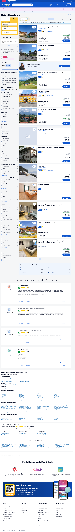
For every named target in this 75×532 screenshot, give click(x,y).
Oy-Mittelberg (57, 391)
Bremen (55, 419)
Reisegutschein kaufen (7, 516)
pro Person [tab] (8, 65)
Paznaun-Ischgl (4, 405)
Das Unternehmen (59, 506)
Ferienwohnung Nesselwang (24, 378)
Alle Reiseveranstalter (7, 522)
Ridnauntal (3, 404)
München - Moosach (58, 409)
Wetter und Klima (22, 433)
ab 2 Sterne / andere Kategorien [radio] (9, 80)
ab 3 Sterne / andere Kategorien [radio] (9, 78)
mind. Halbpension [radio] (7, 129)
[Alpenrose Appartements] (28, 136)
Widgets (22, 508)
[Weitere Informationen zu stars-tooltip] (16, 72)
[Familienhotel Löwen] (28, 52)
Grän (37, 394)
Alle (3, 89)
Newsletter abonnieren (7, 514)
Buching (55, 400)
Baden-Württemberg (23, 416)
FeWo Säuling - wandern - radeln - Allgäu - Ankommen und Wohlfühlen (51, 204)
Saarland (56, 417)
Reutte (55, 395)
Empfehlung (68, 19)
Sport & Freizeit (4, 434)
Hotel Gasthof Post (43, 91)
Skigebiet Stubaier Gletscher (42, 409)
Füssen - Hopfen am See (23, 406)
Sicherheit (40, 522)
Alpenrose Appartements (45, 129)
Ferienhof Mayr (22, 443)
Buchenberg (21, 395)
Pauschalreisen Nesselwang (42, 434)
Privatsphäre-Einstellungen (43, 512)
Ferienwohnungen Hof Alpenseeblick (61, 449)
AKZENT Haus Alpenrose (45, 109)
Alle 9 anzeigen (4, 121)
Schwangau (21, 396)
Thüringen (39, 418)
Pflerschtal (39, 405)
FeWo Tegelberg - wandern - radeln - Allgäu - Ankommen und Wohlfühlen (52, 241)
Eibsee (20, 405)
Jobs (57, 512)
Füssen (38, 391)
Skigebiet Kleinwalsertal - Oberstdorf (8, 406)
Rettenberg (21, 398)
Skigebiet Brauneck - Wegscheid (25, 408)
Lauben (55, 393)
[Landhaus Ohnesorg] (28, 229)
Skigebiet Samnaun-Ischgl (59, 406)
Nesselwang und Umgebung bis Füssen (9, 457)
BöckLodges (41, 166)
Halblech (3, 393)
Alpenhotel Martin (40, 444)
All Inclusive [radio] (5, 133)
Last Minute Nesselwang (41, 433)
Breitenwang (56, 396)
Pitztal (2, 411)
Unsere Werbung (59, 508)
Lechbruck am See (40, 397)
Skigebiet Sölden (40, 411)
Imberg (20, 400)
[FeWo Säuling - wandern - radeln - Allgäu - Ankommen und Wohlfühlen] (28, 211)
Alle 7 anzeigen (4, 162)
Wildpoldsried (39, 393)
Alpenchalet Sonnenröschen (24, 445)
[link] (51, 4)
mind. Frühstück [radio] (6, 127)
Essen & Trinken (4, 435)
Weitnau (3, 397)
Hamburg (56, 418)
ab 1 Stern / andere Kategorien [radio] (9, 82)
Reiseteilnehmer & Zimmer (7, 30)
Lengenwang (39, 400)
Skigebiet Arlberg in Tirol (6, 412)
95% (16, 89)
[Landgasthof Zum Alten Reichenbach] (28, 154)
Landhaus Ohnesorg (44, 222)
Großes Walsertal (57, 404)
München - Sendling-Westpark (25, 411)
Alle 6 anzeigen (4, 247)
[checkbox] (9, 51)
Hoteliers (22, 506)
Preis (55, 19)
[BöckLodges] (28, 173)
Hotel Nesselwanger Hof (45, 27)
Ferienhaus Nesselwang (6, 378)
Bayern (2, 416)
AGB (39, 516)
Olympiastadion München (59, 411)
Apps (4, 520)
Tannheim (39, 396)
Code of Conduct (24, 512)
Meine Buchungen (7, 506)
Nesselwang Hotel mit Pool (6, 388)
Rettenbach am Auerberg (24, 391)
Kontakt (61, 1)
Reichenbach (42, 184)
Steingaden (56, 398)
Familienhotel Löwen (44, 45)
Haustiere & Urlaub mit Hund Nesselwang (9, 384)
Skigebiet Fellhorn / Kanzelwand (43, 406)
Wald (2, 391)
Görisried (3, 398)
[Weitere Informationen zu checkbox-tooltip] (17, 51)
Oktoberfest (39, 407)
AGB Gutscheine (41, 518)
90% (13, 89)
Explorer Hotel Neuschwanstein (47, 72)
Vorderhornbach (22, 397)
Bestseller (51, 19)
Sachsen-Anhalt (40, 419)
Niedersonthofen (40, 398)
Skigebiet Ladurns (40, 404)
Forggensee (39, 408)
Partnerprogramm (24, 510)
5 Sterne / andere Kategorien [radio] (9, 74)
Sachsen (38, 416)
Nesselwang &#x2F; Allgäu (33, 457)
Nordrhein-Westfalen (23, 417)
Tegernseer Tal (57, 408)
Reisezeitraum (5, 26)
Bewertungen (61, 19)
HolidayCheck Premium (8, 518)
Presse (57, 510)
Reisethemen (58, 514)
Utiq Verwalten (41, 514)
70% (6, 89)
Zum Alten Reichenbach (59, 446)
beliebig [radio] (5, 84)
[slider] (17, 69)
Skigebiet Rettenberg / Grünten (43, 412)
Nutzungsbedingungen (43, 508)
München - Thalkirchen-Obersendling (8, 408)
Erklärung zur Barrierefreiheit (44, 520)
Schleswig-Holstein (5, 417)
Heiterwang (3, 395)
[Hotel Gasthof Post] (28, 98)
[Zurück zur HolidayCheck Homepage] (6, 5)
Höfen (2, 396)
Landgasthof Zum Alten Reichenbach (49, 147)
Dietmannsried (57, 397)
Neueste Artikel (59, 516)
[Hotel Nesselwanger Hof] (28, 34)
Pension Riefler (57, 447)
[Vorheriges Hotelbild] (20, 34)
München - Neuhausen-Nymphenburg (61, 407)
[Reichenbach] (28, 191)
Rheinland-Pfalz (22, 418)
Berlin (55, 416)
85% (9, 89)
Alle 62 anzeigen (4, 260)
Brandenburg (39, 417)
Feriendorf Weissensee (5, 447)
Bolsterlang (39, 395)
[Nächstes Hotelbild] (35, 34)
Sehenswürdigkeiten (5, 433)
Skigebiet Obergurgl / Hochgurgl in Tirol (62, 405)
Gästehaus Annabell (5, 445)
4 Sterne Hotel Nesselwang (6, 381)
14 (50, 259)
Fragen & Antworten (7, 510)
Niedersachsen (4, 418)
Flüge (38, 437)
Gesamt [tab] (3, 65)
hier (63, 22)
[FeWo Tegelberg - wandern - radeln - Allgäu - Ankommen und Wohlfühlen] (28, 248)
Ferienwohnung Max (23, 446)
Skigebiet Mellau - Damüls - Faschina (26, 404)
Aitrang (20, 394)
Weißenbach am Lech (5, 400)
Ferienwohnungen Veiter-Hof (7, 446)
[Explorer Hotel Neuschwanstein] (28, 80)
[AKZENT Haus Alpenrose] (28, 116)
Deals (3, 1)
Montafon (3, 407)
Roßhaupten (3, 394)
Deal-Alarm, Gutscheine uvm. (9, 512)
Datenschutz (40, 510)
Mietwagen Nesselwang (41, 435)
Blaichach (21, 393)
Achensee (3, 409)
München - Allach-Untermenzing (25, 409)
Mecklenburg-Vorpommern (6, 419)
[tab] (5, 19)
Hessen (20, 419)
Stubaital (20, 412)
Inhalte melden (6, 525)
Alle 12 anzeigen (4, 175)
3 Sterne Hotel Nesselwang (24, 381)
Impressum (40, 525)
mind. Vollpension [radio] (7, 131)
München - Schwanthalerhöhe (25, 407)
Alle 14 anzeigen (4, 148)
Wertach (55, 394)
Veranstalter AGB (41, 506)
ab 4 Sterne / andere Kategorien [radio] (9, 76)
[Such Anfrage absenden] (31, 5)
